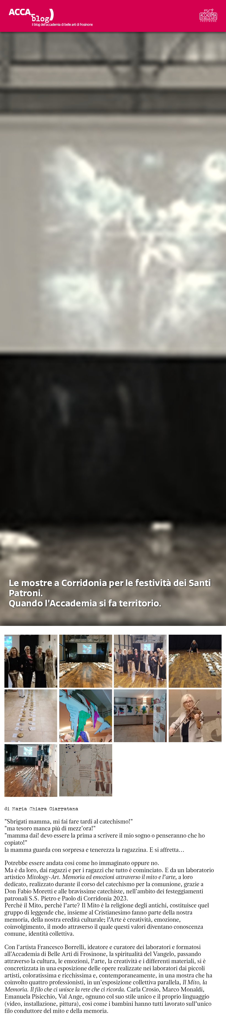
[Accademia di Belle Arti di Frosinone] (208, 16)
